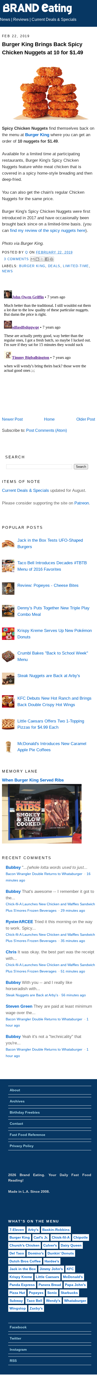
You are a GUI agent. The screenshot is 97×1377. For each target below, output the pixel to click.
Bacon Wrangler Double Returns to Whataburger (44, 874)
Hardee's (52, 1261)
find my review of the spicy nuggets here (47, 230)
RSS (13, 1361)
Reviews (21, 19)
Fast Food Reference (27, 1135)
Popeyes (36, 1293)
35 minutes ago (73, 941)
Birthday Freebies (25, 1112)
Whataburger (75, 1301)
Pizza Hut (17, 1293)
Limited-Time (76, 266)
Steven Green (19, 1006)
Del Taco (16, 1253)
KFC (70, 1269)
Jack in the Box (22, 1269)
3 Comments (16, 259)
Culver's (50, 1245)
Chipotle (80, 1237)
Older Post (85, 419)
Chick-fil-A (61, 1237)
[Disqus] (48, 350)
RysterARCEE (19, 921)
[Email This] (32, 259)
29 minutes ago (73, 910)
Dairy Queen (71, 1245)
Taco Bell (34, 1301)
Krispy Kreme (20, 1277)
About (15, 1090)
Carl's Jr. (41, 1237)
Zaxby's (36, 1308)
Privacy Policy (22, 1146)
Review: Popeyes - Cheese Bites (48, 585)
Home (49, 419)
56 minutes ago (73, 995)
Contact (16, 1124)
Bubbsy (13, 867)
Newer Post (12, 419)
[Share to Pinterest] (51, 259)
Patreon (81, 503)
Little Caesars (47, 1277)
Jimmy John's (51, 1269)
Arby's (33, 1230)
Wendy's (53, 1301)
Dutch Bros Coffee (25, 1261)
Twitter (15, 1338)
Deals (54, 266)
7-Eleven (16, 1230)
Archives (17, 1101)
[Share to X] (42, 259)
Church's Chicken (24, 1245)
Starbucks (69, 1293)
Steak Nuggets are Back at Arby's (48, 675)
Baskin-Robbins (56, 1230)
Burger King (37, 134)
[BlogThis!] (37, 259)
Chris (11, 951)
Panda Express (22, 1285)
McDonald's (73, 1277)
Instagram (18, 1349)
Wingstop (17, 1308)
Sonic (52, 1293)
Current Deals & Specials (54, 19)
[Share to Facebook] (46, 259)
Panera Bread (50, 1285)
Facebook (18, 1327)
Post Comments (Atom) (46, 430)
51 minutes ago (73, 971)
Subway (16, 1301)
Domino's (36, 1253)
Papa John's (75, 1285)
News (5, 19)
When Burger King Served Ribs (33, 780)
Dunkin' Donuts (61, 1253)
